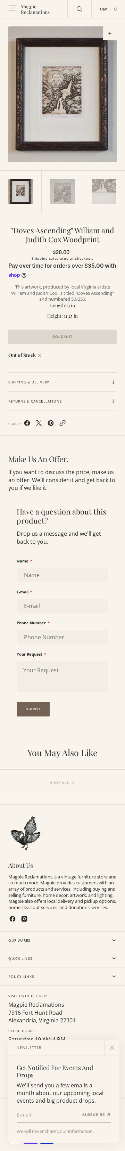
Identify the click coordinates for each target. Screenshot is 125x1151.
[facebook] (27, 424)
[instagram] (24, 919)
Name (24, 561)
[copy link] (62, 424)
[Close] (111, 1047)
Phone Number (33, 622)
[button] (11, 9)
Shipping (40, 258)
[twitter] (38, 424)
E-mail (24, 591)
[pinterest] (50, 424)
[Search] (79, 9)
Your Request (31, 654)
